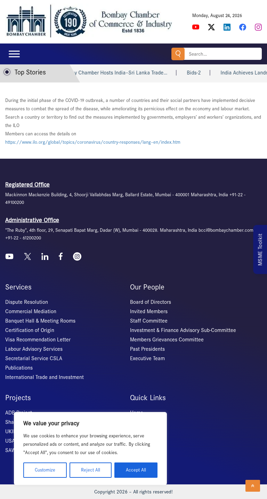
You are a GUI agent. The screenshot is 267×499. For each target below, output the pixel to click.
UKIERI (13, 431)
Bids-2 (184, 73)
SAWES (13, 450)
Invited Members (149, 311)
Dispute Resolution (26, 302)
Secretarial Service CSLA (33, 358)
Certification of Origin (29, 330)
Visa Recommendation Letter (38, 339)
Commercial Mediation (30, 311)
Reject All (90, 470)
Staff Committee (149, 321)
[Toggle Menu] (14, 53)
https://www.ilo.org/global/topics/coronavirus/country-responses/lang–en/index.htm (92, 142)
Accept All (136, 470)
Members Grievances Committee (167, 339)
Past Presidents (147, 349)
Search (178, 54)
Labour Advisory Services (34, 349)
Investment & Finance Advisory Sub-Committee (183, 330)
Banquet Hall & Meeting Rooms (40, 321)
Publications (19, 368)
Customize (45, 470)
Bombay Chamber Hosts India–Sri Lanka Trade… (103, 73)
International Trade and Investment (44, 377)
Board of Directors (150, 302)
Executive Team (147, 358)
